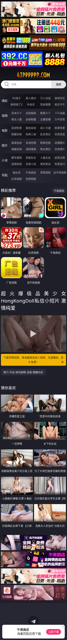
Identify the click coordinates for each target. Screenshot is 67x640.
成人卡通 (45, 128)
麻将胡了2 (17, 104)
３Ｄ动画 (60, 113)
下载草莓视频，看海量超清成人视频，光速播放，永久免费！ (33, 360)
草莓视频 (45, 172)
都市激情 (16, 157)
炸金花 (31, 104)
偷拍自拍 (31, 128)
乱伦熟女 (45, 134)
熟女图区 (45, 149)
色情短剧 (31, 179)
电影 (5, 130)
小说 (5, 160)
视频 (5, 116)
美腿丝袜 (16, 149)
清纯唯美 (31, 149)
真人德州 (31, 98)
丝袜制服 (31, 119)
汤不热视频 (59, 172)
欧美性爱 (60, 128)
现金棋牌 (45, 104)
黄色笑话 (45, 164)
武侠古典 (60, 157)
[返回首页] (62, 632)
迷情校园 (16, 164)
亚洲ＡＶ (16, 113)
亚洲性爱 (16, 128)
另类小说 (31, 164)
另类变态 (60, 134)
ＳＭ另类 (60, 119)
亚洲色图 (31, 142)
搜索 (58, 84)
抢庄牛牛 (60, 104)
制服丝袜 (16, 134)
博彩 (5, 101)
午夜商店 (31, 172)
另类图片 (60, 149)
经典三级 (31, 134)
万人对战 (45, 98)
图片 (5, 145)
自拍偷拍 (31, 113)
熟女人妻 (16, 119)
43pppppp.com (33, 75)
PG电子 (16, 98)
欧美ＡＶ (45, 113)
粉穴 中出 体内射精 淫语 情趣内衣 (23, 372)
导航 (5, 175)
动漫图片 (60, 142)
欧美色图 (45, 142)
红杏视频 (16, 179)
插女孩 (16, 172)
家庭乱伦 (31, 157)
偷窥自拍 (16, 142)
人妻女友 (45, 157)
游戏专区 (60, 98)
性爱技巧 (60, 164)
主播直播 (45, 119)
